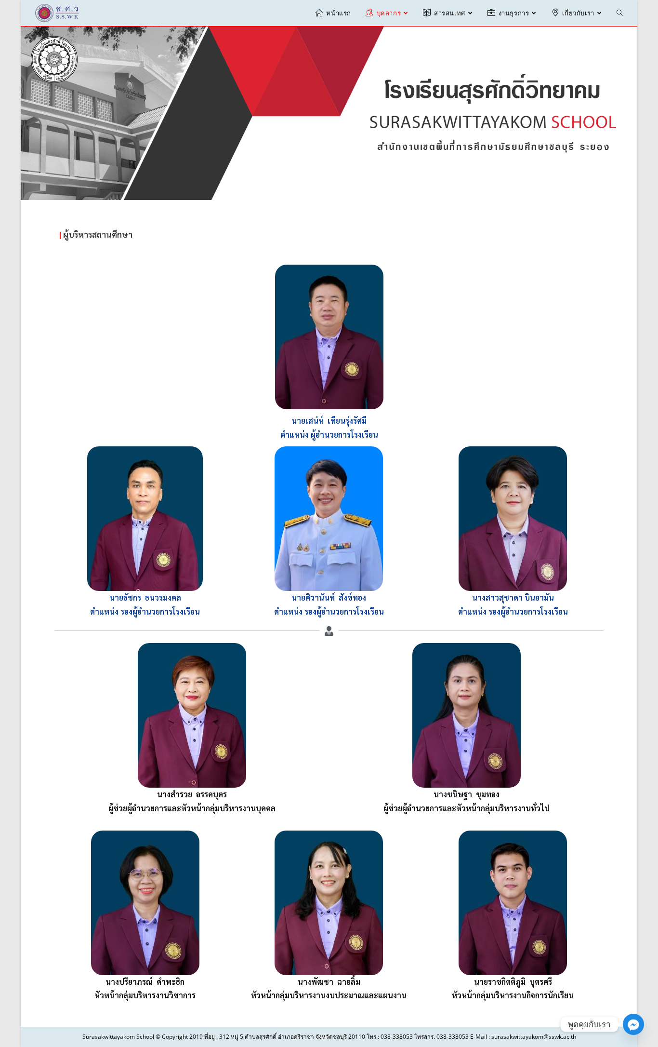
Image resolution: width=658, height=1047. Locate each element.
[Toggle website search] (619, 13)
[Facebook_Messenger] (633, 1024)
